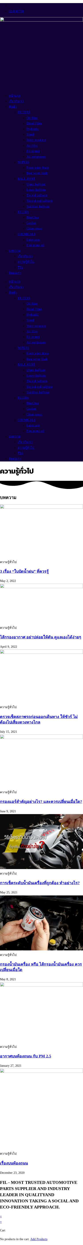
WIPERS (23, 162)
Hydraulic (33, 129)
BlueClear (33, 217)
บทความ (14, 250)
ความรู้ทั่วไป (26, 261)
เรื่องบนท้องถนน (14, 1163)
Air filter (32, 145)
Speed (30, 134)
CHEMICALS (27, 234)
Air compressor (36, 156)
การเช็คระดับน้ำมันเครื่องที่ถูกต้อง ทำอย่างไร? (40, 883)
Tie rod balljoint (37, 195)
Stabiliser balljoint (38, 206)
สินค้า (13, 106)
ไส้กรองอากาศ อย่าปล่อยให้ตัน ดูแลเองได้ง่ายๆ (40, 637)
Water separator (36, 140)
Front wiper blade (38, 167)
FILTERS (24, 112)
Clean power (34, 228)
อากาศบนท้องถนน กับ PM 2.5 (25, 1056)
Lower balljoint (36, 189)
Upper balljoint (36, 184)
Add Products (38, 1239)
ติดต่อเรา (15, 273)
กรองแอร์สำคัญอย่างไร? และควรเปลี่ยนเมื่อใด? (41, 801)
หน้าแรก (14, 95)
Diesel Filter (34, 123)
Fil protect (33, 151)
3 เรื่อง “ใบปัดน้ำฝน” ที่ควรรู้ (24, 571)
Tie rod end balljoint (39, 200)
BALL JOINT (26, 178)
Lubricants (33, 239)
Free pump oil (35, 245)
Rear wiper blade (37, 173)
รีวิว (20, 267)
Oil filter (32, 118)
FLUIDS (23, 212)
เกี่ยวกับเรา (16, 101)
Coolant (31, 223)
